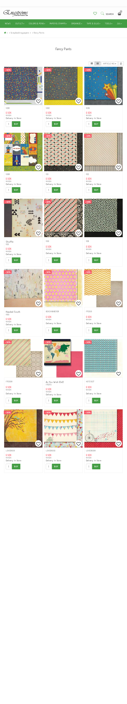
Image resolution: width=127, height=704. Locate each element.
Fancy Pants (39, 32)
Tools (108, 23)
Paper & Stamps (57, 23)
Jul (119, 23)
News (7, 23)
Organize (76, 23)
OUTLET (19, 23)
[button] (95, 13)
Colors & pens (36, 23)
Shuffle (9, 241)
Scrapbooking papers (20, 32)
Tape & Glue (93, 23)
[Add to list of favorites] (23, 86)
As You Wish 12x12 (55, 382)
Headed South (13, 311)
